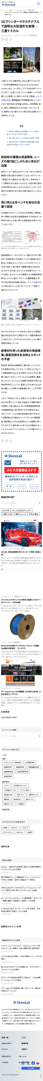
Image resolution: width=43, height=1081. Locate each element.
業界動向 (5, 781)
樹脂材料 (17, 642)
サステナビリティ (7, 832)
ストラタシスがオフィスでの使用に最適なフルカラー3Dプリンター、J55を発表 (21, 601)
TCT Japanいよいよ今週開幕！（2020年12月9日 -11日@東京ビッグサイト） (21, 692)
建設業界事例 (20, 767)
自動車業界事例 (8, 772)
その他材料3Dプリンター (20, 785)
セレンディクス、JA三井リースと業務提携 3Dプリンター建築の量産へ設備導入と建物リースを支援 (21, 899)
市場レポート (20, 795)
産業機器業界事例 (34, 767)
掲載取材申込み (6, 1056)
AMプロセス (19, 832)
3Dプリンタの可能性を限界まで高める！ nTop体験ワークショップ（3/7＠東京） (20, 978)
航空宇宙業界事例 (23, 772)
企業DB (24, 1049)
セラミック (25, 828)
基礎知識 (25, 1043)
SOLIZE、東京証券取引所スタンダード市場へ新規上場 (21, 553)
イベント (17, 688)
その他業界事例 (29, 762)
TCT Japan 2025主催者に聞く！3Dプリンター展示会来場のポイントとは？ (21, 989)
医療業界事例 (8, 767)
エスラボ (5, 510)
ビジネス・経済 (18, 548)
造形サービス (29, 799)
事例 (4, 758)
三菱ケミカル (7, 514)
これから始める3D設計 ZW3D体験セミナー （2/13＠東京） (21, 957)
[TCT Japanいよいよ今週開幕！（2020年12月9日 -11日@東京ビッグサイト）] (21, 672)
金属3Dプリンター (9, 804)
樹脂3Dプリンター (21, 596)
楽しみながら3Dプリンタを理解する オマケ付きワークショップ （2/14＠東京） (21, 968)
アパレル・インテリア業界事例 (25, 35)
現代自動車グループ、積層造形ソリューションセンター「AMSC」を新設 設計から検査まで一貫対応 (21, 878)
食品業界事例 (8, 776)
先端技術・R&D (8, 795)
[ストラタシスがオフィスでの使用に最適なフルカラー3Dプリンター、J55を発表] (21, 581)
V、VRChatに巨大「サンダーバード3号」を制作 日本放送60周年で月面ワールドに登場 (20, 909)
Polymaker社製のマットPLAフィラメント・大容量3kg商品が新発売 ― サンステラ (20, 647)
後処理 (30, 832)
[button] (39, 503)
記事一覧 (5, 1037)
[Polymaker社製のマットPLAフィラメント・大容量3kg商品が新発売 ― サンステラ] (21, 626)
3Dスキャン (15, 828)
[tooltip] (2, 39)
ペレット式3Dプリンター (21, 510)
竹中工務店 (33, 514)
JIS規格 (5, 828)
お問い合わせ (22, 1056)
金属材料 (21, 804)
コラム (4, 755)
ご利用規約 (5, 1062)
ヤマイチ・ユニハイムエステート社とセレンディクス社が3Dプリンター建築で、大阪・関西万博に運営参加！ (20, 947)
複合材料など (17, 799)
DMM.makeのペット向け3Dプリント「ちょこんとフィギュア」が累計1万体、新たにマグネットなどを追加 (21, 889)
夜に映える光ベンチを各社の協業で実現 (24, 138)
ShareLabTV (6, 1043)
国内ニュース (21, 514)
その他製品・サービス (10, 790)
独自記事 (5, 809)
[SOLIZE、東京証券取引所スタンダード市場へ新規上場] (21, 533)
